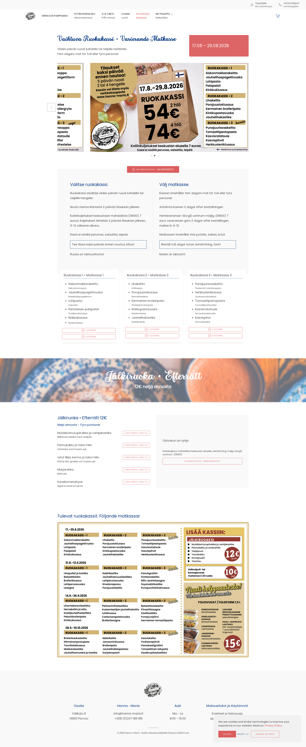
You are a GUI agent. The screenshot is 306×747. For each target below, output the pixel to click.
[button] (164, 16)
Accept (227, 734)
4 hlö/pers (90, 337)
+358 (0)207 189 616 (128, 718)
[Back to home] (31, 16)
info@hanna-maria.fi (128, 713)
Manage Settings (265, 734)
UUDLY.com (183, 732)
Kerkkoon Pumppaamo (55, 15)
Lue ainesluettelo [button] (155, 169)
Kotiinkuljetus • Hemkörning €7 (202, 461)
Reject (241, 734)
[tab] (151, 155)
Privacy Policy (273, 725)
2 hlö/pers (90, 330)
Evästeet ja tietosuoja (227, 713)
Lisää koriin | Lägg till (136, 433)
